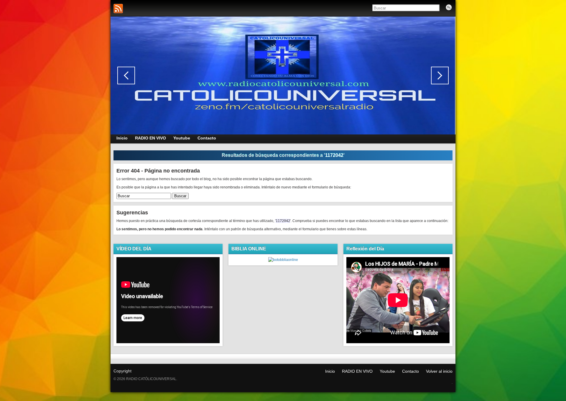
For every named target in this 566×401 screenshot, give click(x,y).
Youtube (387, 371)
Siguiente (440, 75)
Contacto (410, 371)
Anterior (126, 75)
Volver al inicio (439, 371)
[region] (283, 75)
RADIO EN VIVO (357, 371)
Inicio (330, 371)
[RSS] (118, 8)
